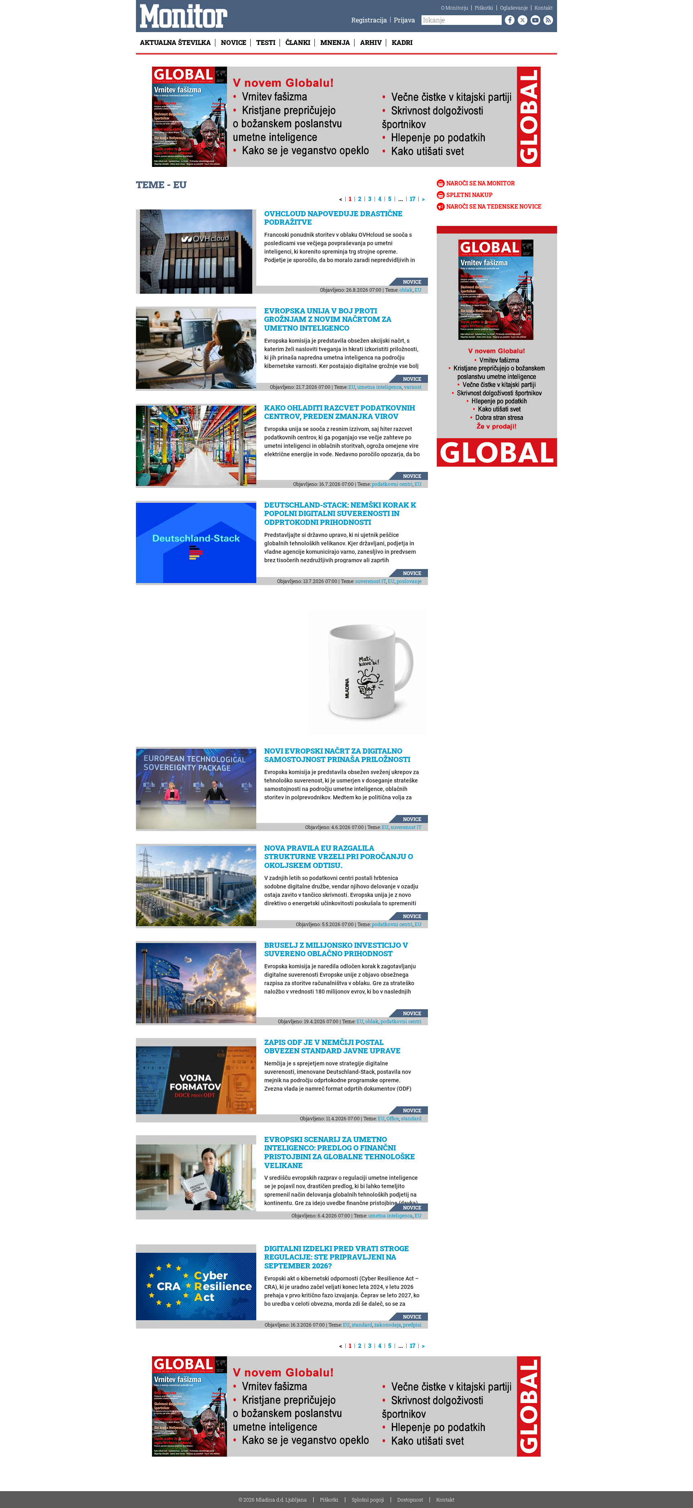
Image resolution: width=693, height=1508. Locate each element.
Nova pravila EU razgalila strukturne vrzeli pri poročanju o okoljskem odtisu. (338, 856)
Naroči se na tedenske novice (493, 206)
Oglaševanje (514, 7)
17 (412, 199)
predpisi (412, 1324)
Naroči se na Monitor (480, 183)
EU (418, 290)
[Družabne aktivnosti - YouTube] (533, 20)
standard (411, 1118)
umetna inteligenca (379, 387)
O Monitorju (454, 7)
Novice (233, 42)
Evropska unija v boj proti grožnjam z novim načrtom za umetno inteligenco (327, 319)
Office (393, 1118)
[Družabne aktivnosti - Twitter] (521, 20)
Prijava (404, 20)
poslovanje (409, 581)
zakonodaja (387, 1324)
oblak (406, 290)
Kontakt (544, 7)
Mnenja (335, 42)
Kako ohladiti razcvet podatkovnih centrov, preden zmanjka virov (339, 412)
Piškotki (484, 7)
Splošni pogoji (368, 1499)
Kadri (402, 42)
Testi (266, 42)
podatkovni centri (392, 484)
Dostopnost (410, 1499)
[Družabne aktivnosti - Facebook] (508, 20)
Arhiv (371, 42)
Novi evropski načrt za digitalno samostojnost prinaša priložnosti (337, 755)
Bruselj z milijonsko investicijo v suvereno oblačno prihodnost (336, 949)
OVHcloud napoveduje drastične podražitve (333, 218)
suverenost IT (370, 581)
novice (412, 281)
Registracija (369, 20)
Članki (298, 42)
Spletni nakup (469, 195)
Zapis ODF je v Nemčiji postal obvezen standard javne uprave (332, 1046)
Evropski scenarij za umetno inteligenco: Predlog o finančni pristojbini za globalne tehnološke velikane (339, 1152)
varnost (412, 387)
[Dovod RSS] (546, 20)
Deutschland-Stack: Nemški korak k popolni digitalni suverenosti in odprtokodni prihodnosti (340, 513)
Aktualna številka (175, 42)
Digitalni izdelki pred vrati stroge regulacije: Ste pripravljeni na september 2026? (336, 1257)
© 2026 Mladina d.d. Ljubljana (273, 1499)
